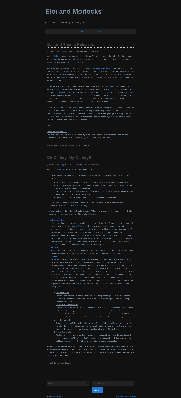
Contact (98, 31)
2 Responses (94, 51)
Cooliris (51, 145)
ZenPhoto (55, 247)
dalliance (57, 56)
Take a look (113, 86)
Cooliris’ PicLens (66, 93)
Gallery (54, 256)
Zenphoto (61, 71)
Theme (73, 145)
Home (82, 31)
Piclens (62, 145)
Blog (89, 31)
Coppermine (95, 68)
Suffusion (67, 145)
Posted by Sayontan (54, 51)
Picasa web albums (58, 220)
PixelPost (107, 68)
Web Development (81, 51)
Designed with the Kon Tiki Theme (125, 397)
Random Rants (82, 164)
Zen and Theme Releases (70, 44)
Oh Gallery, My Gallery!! (69, 157)
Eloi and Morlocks (73, 11)
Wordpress (79, 145)
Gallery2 (68, 56)
